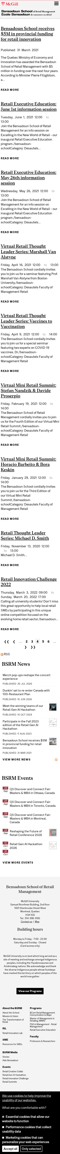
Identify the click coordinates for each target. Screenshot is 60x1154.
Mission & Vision (10, 1016)
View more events (18, 862)
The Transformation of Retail (13, 1021)
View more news (16, 759)
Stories (5, 1057)
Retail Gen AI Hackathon (14, 1075)
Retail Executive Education (43, 1030)
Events (6, 1067)
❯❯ (33, 647)
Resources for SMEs (12, 1044)
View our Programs (30, 991)
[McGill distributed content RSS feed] (56, 759)
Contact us (26, 921)
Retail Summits (9, 1082)
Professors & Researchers (42, 1041)
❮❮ (6, 641)
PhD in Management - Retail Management (43, 1025)
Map (37, 921)
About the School (10, 1013)
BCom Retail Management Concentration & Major (42, 1014)
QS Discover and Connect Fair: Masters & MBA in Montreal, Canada (30, 818)
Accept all (10, 1148)
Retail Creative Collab (12, 1071)
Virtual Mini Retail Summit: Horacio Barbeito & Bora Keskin (28, 464)
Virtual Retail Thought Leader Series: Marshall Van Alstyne (28, 251)
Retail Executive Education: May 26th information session (28, 177)
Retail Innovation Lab (12, 1033)
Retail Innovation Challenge (15, 1078)
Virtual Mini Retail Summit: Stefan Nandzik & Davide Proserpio (28, 390)
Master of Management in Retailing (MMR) (42, 1019)
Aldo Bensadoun (10, 1060)
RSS (6, 654)
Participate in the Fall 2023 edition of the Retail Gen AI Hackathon (21, 725)
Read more (10, 90)
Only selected (31, 1148)
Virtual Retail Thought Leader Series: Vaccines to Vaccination (26, 321)
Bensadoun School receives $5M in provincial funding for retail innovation (27, 34)
